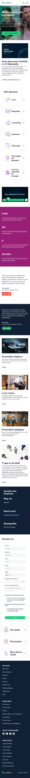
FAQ (3, 694)
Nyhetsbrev (6, 691)
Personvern (6, 704)
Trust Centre (6, 707)
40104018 (6, 502)
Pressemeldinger (7, 688)
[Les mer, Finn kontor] (25, 641)
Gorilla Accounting (8, 766)
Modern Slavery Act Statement (12, 714)
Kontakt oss (6, 685)
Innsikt (4, 678)
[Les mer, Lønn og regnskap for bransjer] (23, 173)
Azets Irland (6, 750)
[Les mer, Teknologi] (23, 146)
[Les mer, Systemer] (23, 134)
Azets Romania (7, 753)
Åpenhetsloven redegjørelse (11, 723)
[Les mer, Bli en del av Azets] (25, 653)
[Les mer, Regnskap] (23, 111)
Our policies (6, 717)
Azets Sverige (6, 756)
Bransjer (5, 675)
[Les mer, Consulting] (23, 123)
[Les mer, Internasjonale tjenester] (23, 158)
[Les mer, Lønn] (23, 99)
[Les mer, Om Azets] (25, 630)
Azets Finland (6, 747)
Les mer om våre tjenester (11, 33)
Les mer (4, 367)
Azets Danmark (7, 743)
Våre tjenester (6, 672)
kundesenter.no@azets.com (11, 515)
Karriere (5, 681)
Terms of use (6, 720)
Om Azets (5, 669)
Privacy (4, 711)
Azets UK (5, 759)
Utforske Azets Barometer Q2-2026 (11, 79)
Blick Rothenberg (7, 763)
